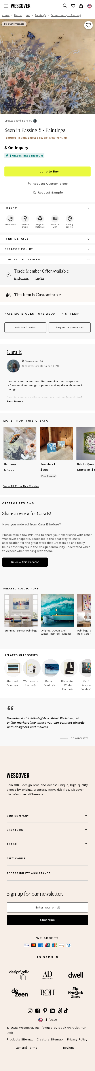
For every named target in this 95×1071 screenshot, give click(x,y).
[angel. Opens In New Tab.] (60, 1011)
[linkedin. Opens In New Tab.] (52, 1011)
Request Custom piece (50, 183)
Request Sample (50, 192)
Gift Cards (16, 858)
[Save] (88, 25)
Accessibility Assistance (29, 873)
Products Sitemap (20, 1039)
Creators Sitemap (50, 1039)
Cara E (14, 352)
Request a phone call (70, 327)
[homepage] (21, 6)
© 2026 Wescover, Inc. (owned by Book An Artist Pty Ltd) (46, 1030)
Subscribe (47, 920)
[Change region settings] (89, 6)
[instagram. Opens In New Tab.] (30, 1011)
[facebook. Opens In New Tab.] (38, 1011)
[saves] (73, 6)
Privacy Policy (77, 1039)
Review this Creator (25, 562)
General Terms (26, 1047)
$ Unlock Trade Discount (26, 155)
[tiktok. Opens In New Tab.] (66, 1010)
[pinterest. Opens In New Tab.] (45, 1011)
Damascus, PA (34, 361)
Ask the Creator (25, 327)
